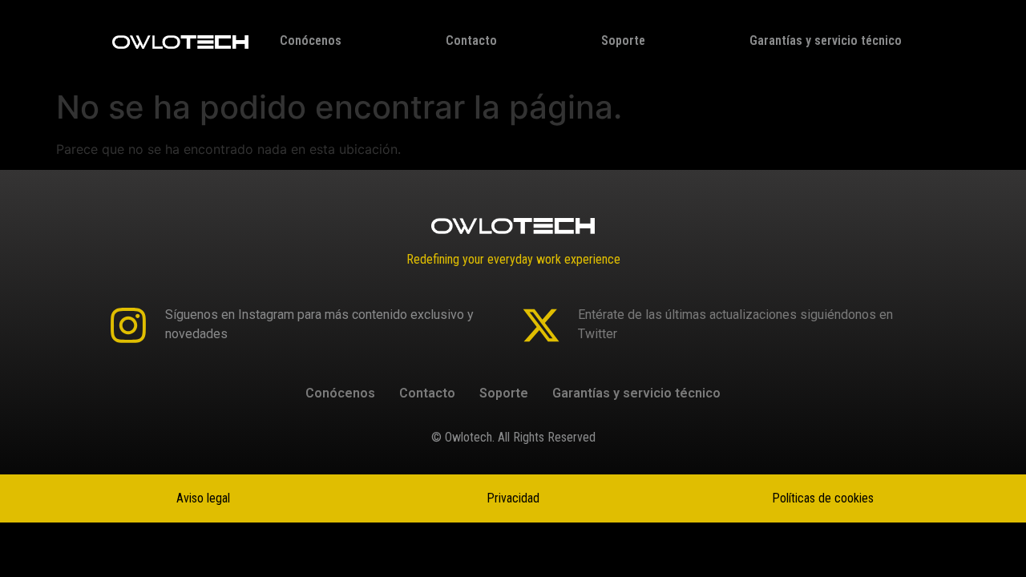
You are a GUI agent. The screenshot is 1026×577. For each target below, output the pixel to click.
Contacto (471, 40)
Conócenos (310, 40)
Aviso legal (203, 498)
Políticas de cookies (823, 498)
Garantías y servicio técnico (825, 40)
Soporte (623, 40)
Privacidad (513, 498)
